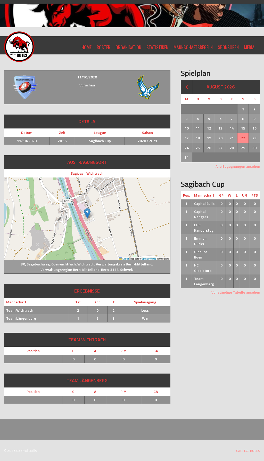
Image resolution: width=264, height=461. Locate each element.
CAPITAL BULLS (248, 450)
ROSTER (103, 47)
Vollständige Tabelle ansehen (235, 292)
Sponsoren (228, 47)
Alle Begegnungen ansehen (238, 166)
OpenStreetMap (149, 258)
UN (244, 195)
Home (86, 47)
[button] (87, 213)
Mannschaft (204, 195)
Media (249, 47)
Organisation (128, 47)
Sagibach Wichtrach (87, 173)
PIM (123, 350)
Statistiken (157, 47)
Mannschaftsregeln (193, 47)
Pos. (186, 195)
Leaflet (125, 258)
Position (33, 350)
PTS (254, 195)
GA (155, 350)
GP (221, 195)
